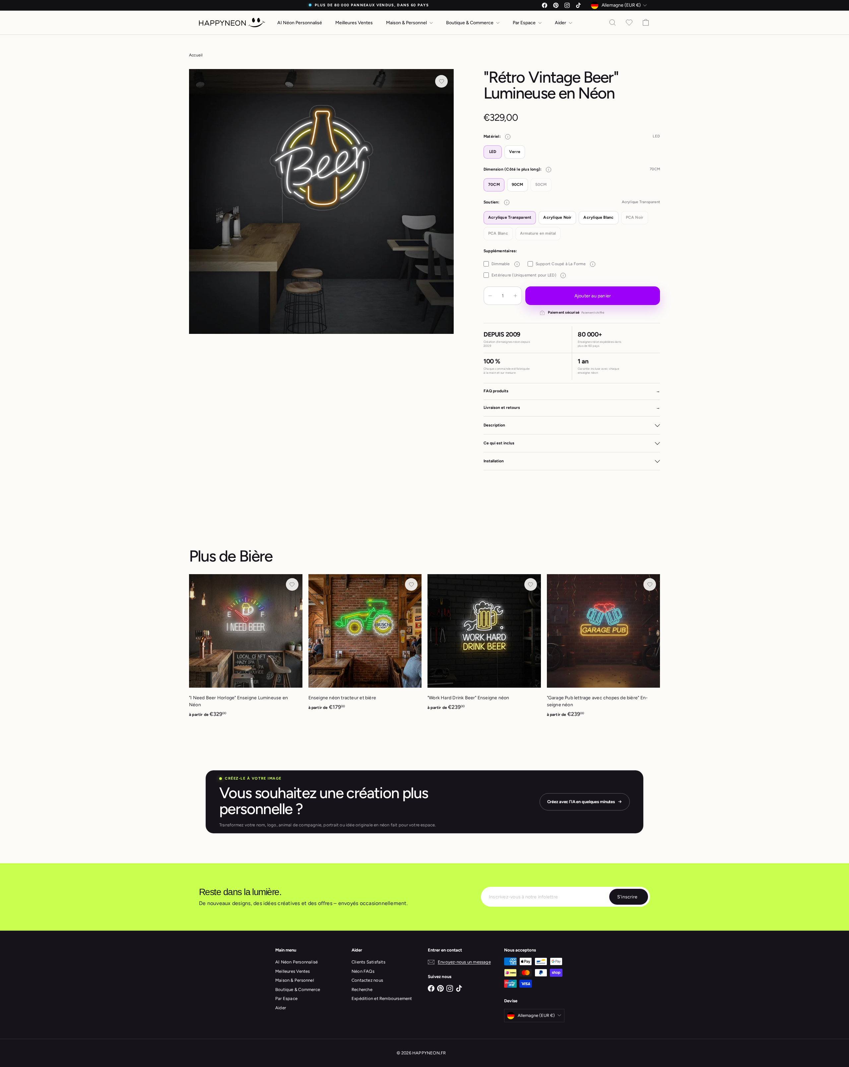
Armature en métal (538, 233)
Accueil (196, 55)
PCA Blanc (498, 233)
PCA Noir (635, 217)
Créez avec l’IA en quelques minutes (581, 801)
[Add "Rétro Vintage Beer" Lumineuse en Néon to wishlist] (441, 81)
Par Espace (525, 23)
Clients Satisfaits (368, 961)
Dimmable (504, 264)
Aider (561, 23)
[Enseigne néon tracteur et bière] (365, 646)
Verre (514, 151)
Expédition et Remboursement (382, 998)
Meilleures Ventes (354, 23)
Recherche (362, 989)
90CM (517, 184)
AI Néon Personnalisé (299, 23)
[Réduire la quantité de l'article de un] (490, 295)
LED (492, 151)
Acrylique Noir (557, 217)
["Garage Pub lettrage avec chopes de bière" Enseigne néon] (603, 649)
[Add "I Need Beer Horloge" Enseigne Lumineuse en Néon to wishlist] (292, 584)
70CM (494, 184)
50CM (541, 184)
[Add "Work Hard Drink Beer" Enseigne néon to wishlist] (530, 584)
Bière (255, 556)
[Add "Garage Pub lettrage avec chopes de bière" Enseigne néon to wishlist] (649, 584)
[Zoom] (321, 201)
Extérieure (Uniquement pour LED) (527, 275)
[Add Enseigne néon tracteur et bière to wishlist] (411, 584)
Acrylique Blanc (598, 217)
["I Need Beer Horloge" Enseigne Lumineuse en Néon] (245, 649)
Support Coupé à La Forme (564, 264)
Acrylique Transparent (509, 217)
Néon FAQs (363, 971)
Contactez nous (367, 980)
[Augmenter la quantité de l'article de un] (515, 295)
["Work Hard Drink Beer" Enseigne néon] (484, 646)
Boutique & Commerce (470, 23)
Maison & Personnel (407, 23)
